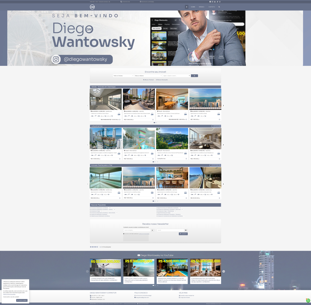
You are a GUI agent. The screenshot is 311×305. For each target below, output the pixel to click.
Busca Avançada (162, 79)
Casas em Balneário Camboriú (99, 214)
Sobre (193, 7)
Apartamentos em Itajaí (164, 212)
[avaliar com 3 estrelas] (94, 247)
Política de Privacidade (143, 303)
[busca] (219, 7)
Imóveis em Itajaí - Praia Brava (166, 211)
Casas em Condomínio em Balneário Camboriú (170, 216)
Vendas (201, 7)
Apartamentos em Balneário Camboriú (168, 207)
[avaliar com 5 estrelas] (97, 247)
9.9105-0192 (126, 1)
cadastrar (184, 233)
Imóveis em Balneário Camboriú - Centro (101, 209)
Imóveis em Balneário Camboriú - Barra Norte (103, 212)
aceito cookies (22, 300)
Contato (212, 7)
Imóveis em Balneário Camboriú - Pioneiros (169, 214)
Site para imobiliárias (210, 303)
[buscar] (194, 75)
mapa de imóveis (185, 297)
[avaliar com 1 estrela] (90, 247)
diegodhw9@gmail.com (142, 297)
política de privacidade (144, 233)
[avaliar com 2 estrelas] (92, 247)
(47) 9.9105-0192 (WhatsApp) (143, 295)
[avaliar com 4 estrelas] (96, 247)
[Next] (223, 105)
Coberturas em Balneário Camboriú (100, 216)
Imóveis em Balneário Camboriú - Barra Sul (169, 209)
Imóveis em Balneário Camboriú (99, 207)
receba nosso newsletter (187, 295)
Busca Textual (149, 79)
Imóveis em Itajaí (95, 211)
